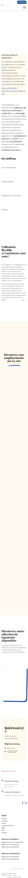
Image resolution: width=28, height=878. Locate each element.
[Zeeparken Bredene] (2, 780)
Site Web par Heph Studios (14, 877)
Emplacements (8, 181)
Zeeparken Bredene (11, 781)
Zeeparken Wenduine (12, 792)
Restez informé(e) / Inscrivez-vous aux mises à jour (13, 91)
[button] (24, 7)
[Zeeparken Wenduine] (2, 791)
